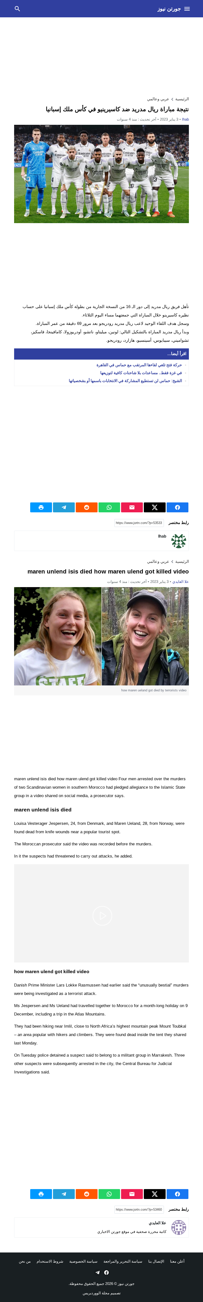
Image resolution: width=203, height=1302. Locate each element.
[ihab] (178, 540)
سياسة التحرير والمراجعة (122, 1261)
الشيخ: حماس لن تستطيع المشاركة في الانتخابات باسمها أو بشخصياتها (125, 381)
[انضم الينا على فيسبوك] (106, 1272)
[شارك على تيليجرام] (64, 507)
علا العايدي (180, 581)
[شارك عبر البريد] (132, 507)
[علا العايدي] (178, 1227)
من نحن (25, 1261)
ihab (185, 119)
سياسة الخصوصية (83, 1261)
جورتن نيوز (169, 8)
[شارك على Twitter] (154, 507)
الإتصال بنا (156, 1261)
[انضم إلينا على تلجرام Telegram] (97, 1272)
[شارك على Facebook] (177, 507)
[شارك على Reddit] (86, 507)
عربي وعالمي (158, 99)
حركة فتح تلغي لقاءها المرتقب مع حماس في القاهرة (139, 365)
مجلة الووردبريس (96, 1293)
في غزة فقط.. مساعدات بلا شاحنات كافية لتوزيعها (141, 373)
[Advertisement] (101, 56)
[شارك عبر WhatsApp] (109, 507)
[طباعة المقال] (41, 507)
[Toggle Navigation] (187, 8)
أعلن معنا (177, 1261)
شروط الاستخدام (50, 1261)
